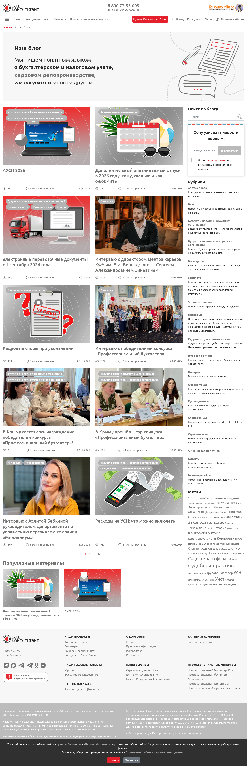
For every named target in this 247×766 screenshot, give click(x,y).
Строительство (199, 434)
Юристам (70, 670)
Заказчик (219, 517)
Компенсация (233, 528)
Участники (208, 579)
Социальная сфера (207, 558)
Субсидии (232, 559)
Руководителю (42, 207)
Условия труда (195, 580)
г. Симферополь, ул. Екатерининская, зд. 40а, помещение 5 (163, 733)
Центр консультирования (142, 674)
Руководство (134, 650)
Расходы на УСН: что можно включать (135, 521)
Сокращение (238, 553)
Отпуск (235, 548)
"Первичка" (197, 498)
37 (99, 554)
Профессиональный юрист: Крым (209, 683)
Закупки (229, 523)
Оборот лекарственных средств (221, 543)
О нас (129, 642)
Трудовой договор (219, 573)
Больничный (221, 498)
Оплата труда (198, 548)
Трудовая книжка (197, 573)
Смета (226, 553)
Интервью (106, 201)
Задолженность (204, 517)
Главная (8, 27)
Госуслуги (235, 502)
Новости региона (200, 355)
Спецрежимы (108, 468)
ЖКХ (239, 512)
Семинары (71, 646)
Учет (219, 578)
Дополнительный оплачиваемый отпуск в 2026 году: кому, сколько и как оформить (137, 176)
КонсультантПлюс (76, 642)
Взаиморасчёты (18, 207)
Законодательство (206, 522)
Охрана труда (197, 384)
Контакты (132, 655)
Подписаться (229, 150)
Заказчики (234, 517)
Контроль (213, 533)
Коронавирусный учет (202, 538)
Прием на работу (197, 553)
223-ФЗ (210, 498)
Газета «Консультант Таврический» (148, 679)
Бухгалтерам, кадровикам (81, 674)
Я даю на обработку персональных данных (215, 165)
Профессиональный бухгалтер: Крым (211, 670)
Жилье (192, 517)
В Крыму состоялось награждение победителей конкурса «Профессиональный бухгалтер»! (38, 437)
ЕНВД (231, 512)
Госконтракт (209, 503)
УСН (237, 572)
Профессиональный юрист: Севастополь (214, 688)
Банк (191, 204)
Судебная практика (211, 566)
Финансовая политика (136, 468)
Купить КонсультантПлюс (150, 19)
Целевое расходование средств (219, 584)
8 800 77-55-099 (123, 5)
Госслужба (222, 502)
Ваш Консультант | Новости (82, 689)
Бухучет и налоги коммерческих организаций (36, 117)
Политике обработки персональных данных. (155, 752)
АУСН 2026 (14, 170)
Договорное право (200, 507)
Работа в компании (200, 642)
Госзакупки (196, 261)
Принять (114, 760)
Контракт (196, 533)
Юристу (62, 207)
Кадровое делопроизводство (118, 111)
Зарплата (194, 277)
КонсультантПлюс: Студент (82, 655)
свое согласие (216, 160)
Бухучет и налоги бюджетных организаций (35, 111)
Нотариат (195, 372)
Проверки (215, 553)
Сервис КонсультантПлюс (142, 670)
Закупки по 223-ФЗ (200, 527)
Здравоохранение (200, 302)
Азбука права (197, 187)
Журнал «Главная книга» (80, 650)
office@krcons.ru (13, 655)
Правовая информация (141, 646)
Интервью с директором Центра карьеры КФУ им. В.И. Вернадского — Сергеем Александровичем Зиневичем (138, 265)
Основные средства (219, 548)
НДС (200, 544)
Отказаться (131, 760)
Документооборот (216, 512)
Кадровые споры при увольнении (38, 348)
